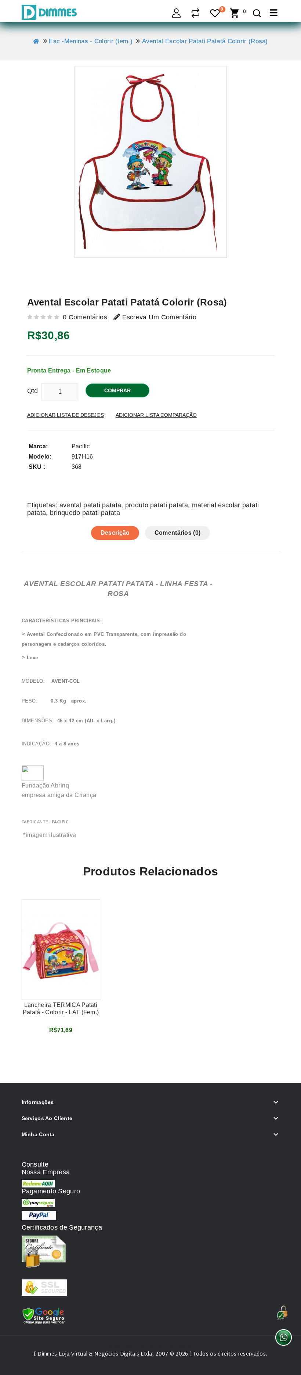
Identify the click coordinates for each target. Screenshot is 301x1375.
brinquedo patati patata (85, 512)
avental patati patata (90, 505)
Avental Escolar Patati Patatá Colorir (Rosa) (205, 41)
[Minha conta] (176, 12)
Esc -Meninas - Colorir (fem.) (91, 41)
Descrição (115, 533)
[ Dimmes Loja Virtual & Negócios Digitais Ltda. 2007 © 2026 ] (113, 1353)
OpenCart (188, 1346)
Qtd (32, 390)
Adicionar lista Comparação (156, 415)
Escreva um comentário (159, 317)
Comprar (117, 390)
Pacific (81, 446)
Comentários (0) (178, 533)
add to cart (61, 1048)
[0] (215, 13)
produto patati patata (156, 505)
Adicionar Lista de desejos (65, 415)
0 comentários (85, 317)
